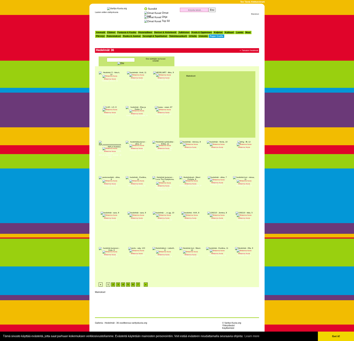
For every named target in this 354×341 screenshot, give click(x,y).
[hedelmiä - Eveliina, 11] (217, 248)
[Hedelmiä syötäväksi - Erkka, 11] (163, 144)
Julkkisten (183, 32)
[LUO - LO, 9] (110, 107)
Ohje (164, 16)
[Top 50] (152, 20)
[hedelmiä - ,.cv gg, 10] (163, 213)
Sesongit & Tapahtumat (155, 36)
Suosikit (152, 8)
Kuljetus (218, 32)
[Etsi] (120, 63)
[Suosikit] (145, 8)
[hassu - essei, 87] (163, 107)
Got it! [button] (336, 336)
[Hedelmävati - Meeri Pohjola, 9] (190, 179)
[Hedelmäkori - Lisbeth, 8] (163, 250)
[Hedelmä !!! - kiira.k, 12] (110, 74)
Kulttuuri (229, 32)
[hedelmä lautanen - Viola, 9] (110, 250)
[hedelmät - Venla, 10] (217, 142)
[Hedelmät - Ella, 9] (244, 248)
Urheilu (193, 36)
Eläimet (111, 32)
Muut (248, 32)
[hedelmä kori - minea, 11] (244, 179)
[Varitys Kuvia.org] (117, 8)
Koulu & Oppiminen (202, 32)
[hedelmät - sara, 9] (110, 213)
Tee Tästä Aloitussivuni (252, 2)
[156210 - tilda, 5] (244, 213)
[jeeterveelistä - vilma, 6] (110, 179)
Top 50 (166, 20)
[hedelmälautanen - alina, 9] (137, 144)
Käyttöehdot (228, 328)
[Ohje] (152, 16)
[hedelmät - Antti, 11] (136, 72)
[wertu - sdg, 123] (136, 248)
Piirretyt (100, 36)
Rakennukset (114, 36)
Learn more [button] (251, 336)
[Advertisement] (216, 21)
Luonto (239, 32)
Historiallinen (145, 32)
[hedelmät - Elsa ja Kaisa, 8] (137, 109)
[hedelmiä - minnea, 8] (190, 142)
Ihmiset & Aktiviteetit (165, 32)
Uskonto (203, 36)
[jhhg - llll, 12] (244, 142)
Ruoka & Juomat (131, 36)
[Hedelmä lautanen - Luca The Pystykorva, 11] (163, 181)
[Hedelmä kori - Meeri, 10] (190, 250)
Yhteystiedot (228, 325)
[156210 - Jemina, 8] (217, 213)
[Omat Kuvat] (152, 12)
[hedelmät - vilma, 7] (217, 177)
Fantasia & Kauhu (126, 32)
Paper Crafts (216, 36)
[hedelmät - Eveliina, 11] (137, 179)
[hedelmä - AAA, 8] (190, 213)
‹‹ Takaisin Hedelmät (249, 50)
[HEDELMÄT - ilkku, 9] (163, 72)
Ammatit (100, 32)
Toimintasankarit (178, 36)
